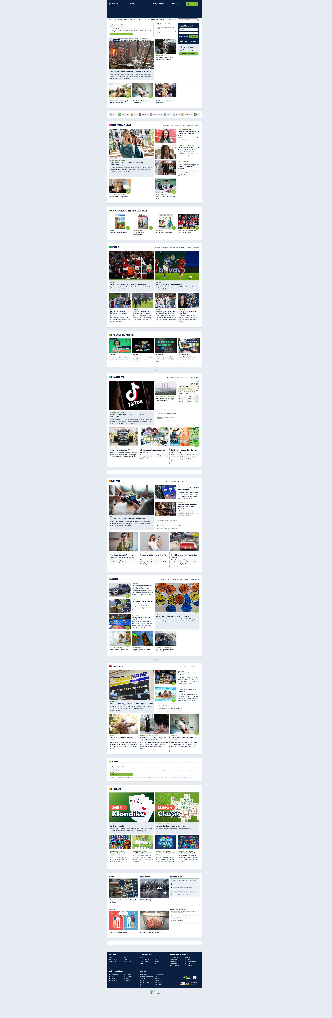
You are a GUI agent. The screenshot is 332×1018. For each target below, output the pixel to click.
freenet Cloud (173, 961)
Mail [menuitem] (157, 19)
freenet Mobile (128, 978)
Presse (156, 978)
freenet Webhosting (175, 965)
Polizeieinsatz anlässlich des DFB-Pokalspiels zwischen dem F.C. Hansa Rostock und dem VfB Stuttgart (184, 914)
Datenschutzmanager (145, 984)
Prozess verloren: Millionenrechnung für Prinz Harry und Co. (166, 32)
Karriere (157, 982)
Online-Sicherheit (189, 959)
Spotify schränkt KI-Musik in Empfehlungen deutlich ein (167, 530)
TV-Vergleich (188, 967)
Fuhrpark (187, 581)
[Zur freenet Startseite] (114, 3)
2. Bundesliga (165, 247)
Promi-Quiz (142, 965)
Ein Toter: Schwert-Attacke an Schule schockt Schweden (165, 24)
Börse (110, 959)
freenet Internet (113, 980)
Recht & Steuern (189, 379)
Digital (116, 483)
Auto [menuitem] (125, 19)
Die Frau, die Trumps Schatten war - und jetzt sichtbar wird (183, 886)
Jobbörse (126, 959)
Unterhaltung (121, 125)
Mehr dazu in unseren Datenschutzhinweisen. (138, 38)
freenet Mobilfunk (113, 976)
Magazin (174, 581)
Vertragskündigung (159, 984)
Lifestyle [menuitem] (140, 19)
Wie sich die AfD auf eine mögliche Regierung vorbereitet (183, 893)
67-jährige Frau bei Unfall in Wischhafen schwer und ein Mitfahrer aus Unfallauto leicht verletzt (185, 925)
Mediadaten (158, 980)
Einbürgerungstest (144, 961)
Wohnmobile (180, 581)
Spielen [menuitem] (153, 19)
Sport (115, 247)
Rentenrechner (189, 965)
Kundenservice (143, 976)
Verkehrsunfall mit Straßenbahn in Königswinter (181, 919)
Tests (169, 581)
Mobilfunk (130, 4)
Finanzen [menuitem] (120, 19)
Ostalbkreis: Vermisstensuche (177, 922)
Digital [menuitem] (147, 19)
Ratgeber (172, 668)
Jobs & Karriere (170, 379)
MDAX (181, 401)
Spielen (116, 790)
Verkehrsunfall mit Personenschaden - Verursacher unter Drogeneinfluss (185, 917)
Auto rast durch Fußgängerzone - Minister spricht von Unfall (166, 35)
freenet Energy (113, 982)
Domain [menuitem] (162, 19)
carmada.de (127, 982)
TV (160, 125)
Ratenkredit (188, 961)
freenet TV (111, 978)
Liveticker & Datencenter (193, 247)
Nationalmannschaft (175, 247)
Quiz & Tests (182, 125)
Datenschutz (143, 982)
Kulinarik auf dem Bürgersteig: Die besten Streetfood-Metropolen (169, 712)
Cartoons (196, 125)
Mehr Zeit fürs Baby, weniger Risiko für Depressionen (182, 889)
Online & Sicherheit (175, 483)
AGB (141, 988)
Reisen (177, 668)
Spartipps (196, 379)
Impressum (142, 980)
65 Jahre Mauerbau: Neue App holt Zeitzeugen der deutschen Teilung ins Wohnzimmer (172, 527)
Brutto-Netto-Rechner (190, 963)
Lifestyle (117, 668)
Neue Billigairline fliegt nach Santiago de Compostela (166, 707)
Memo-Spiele (189, 125)
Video (172, 125)
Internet (143, 4)
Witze (176, 125)
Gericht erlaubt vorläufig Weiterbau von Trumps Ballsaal (165, 28)
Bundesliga (158, 247)
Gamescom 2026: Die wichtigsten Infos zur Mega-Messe (167, 522)
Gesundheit (196, 668)
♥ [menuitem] (166, 19)
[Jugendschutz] (154, 993)
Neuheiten (163, 581)
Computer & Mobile (165, 483)
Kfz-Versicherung (174, 967)
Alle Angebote (193, 3)
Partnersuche (127, 963)
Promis (164, 125)
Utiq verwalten (143, 986)
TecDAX (181, 403)
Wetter (126, 961)
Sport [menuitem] (114, 19)
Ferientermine (112, 963)
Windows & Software (187, 483)
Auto (114, 581)
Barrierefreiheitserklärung (146, 978)
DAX (180, 398)
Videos (156, 961)
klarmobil (126, 980)
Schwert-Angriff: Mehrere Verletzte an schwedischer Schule (183, 896)
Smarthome (196, 483)
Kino (168, 125)
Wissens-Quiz (158, 963)
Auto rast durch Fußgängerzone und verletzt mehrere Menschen (184, 882)
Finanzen (117, 379)
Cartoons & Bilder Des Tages (130, 210)
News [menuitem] (110, 19)
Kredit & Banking (179, 379)
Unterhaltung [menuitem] (132, 19)
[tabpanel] (131, 58)
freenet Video (127, 976)
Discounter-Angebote (175, 959)
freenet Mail (173, 963)
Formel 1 (183, 247)
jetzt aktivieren (115, 34)
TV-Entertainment (159, 4)
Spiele (156, 959)
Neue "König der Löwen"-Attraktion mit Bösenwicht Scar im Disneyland (170, 710)
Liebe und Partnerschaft (186, 668)
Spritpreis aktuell (113, 961)
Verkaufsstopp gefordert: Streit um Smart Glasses (166, 525)
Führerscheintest (195, 581)
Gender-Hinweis (159, 976)
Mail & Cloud (175, 4)
